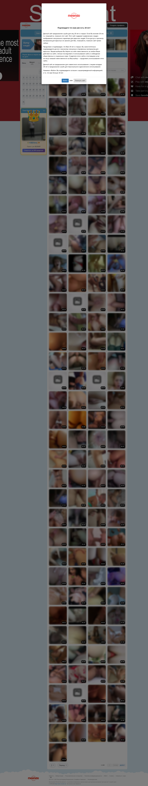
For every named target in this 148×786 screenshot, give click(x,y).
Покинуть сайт (80, 80)
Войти (65, 80)
